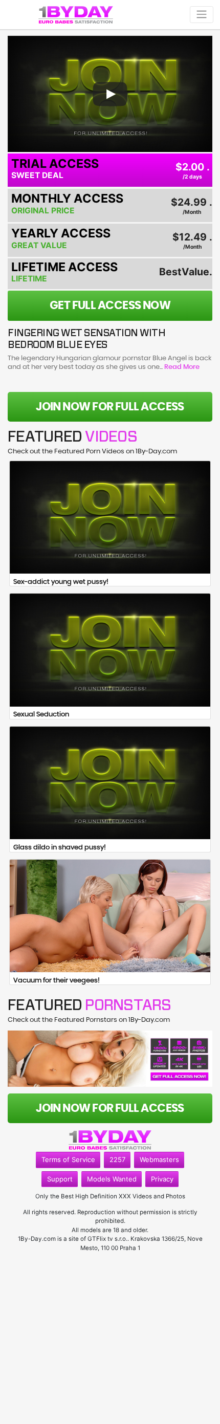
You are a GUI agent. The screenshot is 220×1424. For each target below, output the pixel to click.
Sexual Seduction (41, 714)
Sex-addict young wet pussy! (60, 582)
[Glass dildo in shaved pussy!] (110, 783)
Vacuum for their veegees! (56, 980)
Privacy (162, 1179)
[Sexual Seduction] (110, 650)
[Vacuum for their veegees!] (110, 916)
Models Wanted (112, 1179)
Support (60, 1179)
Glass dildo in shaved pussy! (59, 847)
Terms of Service (68, 1159)
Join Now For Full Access (110, 406)
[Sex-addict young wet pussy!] (110, 517)
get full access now (110, 305)
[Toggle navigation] (201, 14)
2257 (117, 1159)
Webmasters (159, 1159)
